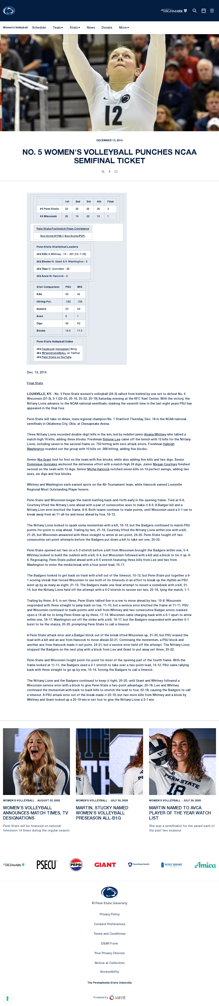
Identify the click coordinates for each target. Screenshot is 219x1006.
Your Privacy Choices (109, 953)
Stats (74, 27)
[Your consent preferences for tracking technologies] (7, 998)
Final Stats (35, 383)
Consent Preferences (109, 924)
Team (57, 27)
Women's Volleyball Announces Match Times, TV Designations (35, 813)
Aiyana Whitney (155, 434)
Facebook (48, 349)
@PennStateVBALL (54, 353)
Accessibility (109, 971)
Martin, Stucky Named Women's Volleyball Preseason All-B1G (102, 813)
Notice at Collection (109, 963)
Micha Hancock (98, 469)
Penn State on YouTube (56, 357)
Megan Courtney (165, 464)
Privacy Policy (110, 914)
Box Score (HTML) (51, 236)
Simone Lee (111, 439)
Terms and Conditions (109, 934)
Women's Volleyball (18, 800)
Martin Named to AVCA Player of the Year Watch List (180, 813)
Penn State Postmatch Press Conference (63, 229)
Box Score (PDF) (75, 236)
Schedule (39, 27)
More (123, 27)
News (91, 27)
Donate (106, 28)
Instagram (62, 349)
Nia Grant (44, 460)
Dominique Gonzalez (42, 464)
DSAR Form (109, 943)
